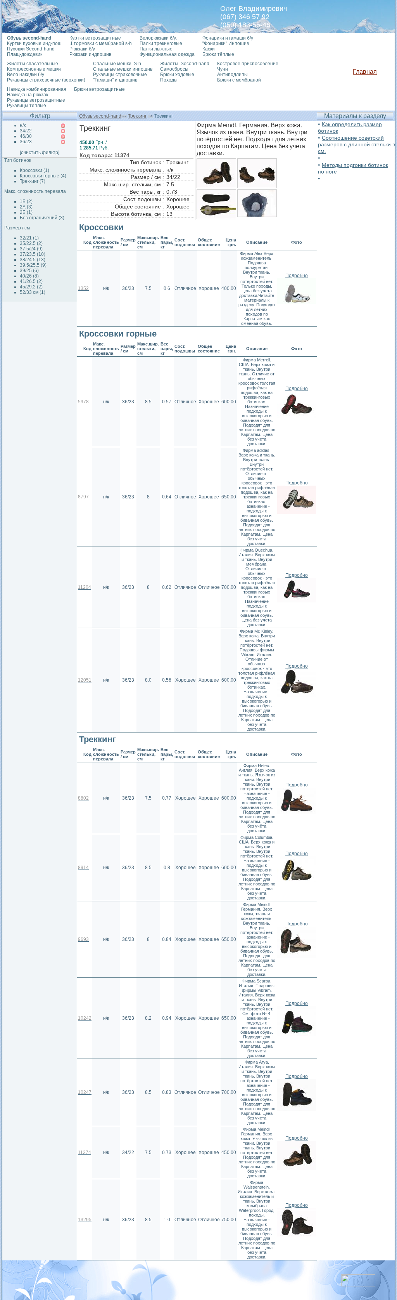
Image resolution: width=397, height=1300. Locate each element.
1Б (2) (26, 201)
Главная (365, 71)
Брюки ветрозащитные (99, 89)
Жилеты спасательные (32, 63)
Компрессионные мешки (34, 69)
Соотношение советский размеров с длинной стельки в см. (356, 144)
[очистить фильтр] (39, 152)
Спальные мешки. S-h (117, 63)
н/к (23, 125)
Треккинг (137, 116)
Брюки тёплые (218, 54)
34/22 (26, 131)
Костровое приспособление (247, 63)
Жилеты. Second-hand (184, 63)
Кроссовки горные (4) (43, 176)
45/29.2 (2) (31, 287)
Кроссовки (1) (34, 170)
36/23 (26, 141)
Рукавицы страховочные (120, 74)
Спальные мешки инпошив (122, 69)
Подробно (296, 275)
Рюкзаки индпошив (90, 54)
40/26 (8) (29, 276)
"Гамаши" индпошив (115, 80)
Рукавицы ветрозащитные (36, 100)
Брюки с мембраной (239, 80)
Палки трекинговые (161, 43)
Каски (208, 49)
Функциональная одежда (167, 54)
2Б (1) (26, 212)
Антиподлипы (232, 74)
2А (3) (26, 207)
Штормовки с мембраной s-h (100, 43)
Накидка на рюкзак (27, 94)
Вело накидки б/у (25, 74)
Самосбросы (174, 69)
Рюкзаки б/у (82, 49)
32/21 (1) (29, 238)
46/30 (26, 136)
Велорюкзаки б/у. (158, 38)
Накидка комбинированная (36, 89)
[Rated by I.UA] (358, 1284)
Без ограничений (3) (42, 217)
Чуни (222, 69)
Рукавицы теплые (26, 105)
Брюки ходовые (177, 74)
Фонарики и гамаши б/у (227, 38)
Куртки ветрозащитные (95, 38)
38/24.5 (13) (32, 259)
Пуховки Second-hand (31, 49)
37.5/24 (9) (31, 249)
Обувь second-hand (100, 116)
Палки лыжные (156, 49)
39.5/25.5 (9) (33, 265)
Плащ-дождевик (24, 54)
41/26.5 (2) (31, 281)
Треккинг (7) (32, 181)
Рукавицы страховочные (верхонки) (46, 80)
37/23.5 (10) (32, 254)
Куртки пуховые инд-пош (34, 43)
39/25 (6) (29, 270)
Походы (169, 80)
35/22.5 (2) (31, 243)
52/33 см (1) (32, 292)
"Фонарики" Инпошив (225, 43)
